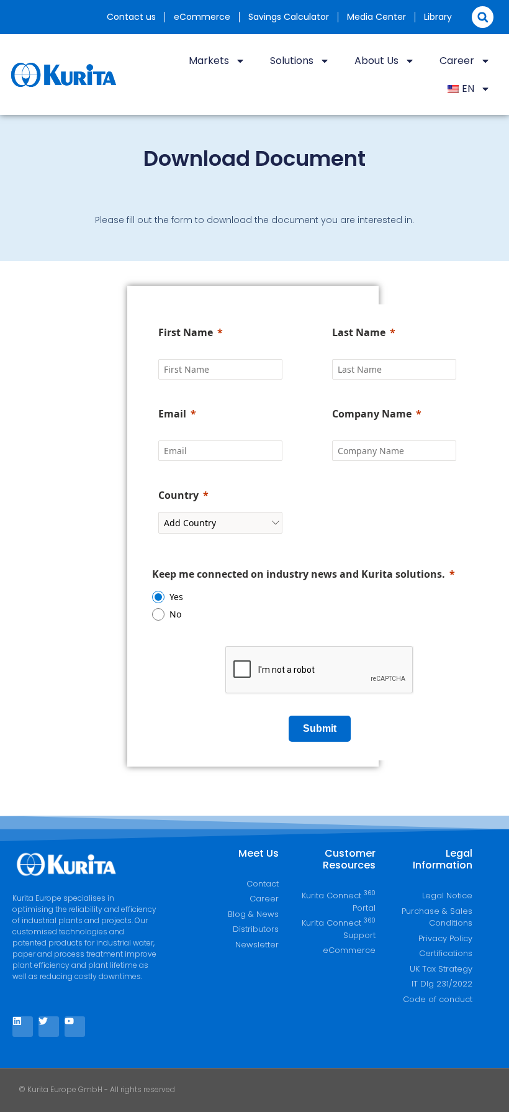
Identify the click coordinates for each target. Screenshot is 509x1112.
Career (456, 60)
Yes (176, 597)
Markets (209, 60)
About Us (376, 60)
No (175, 614)
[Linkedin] (22, 1026)
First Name (185, 332)
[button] (482, 17)
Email (172, 414)
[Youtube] (75, 1026)
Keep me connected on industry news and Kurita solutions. (298, 574)
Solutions (291, 60)
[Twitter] (48, 1026)
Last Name (358, 332)
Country (178, 495)
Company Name (372, 414)
